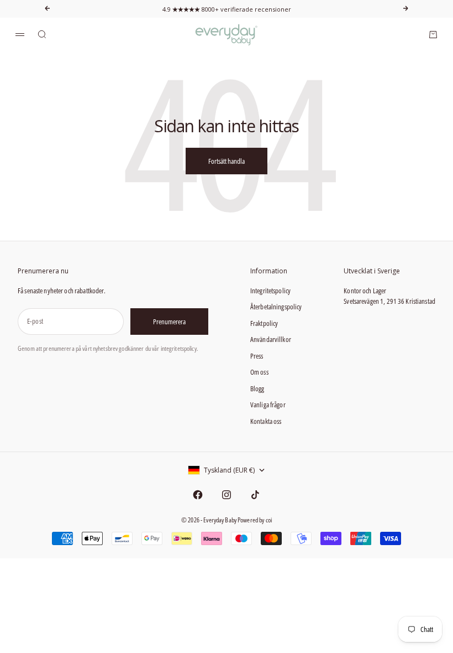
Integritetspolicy (270, 291)
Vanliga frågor (268, 405)
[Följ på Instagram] (226, 494)
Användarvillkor (270, 339)
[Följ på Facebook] (197, 494)
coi (269, 520)
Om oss (259, 372)
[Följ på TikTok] (255, 494)
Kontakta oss (266, 421)
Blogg (257, 388)
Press (257, 356)
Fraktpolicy (264, 323)
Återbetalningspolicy (276, 307)
